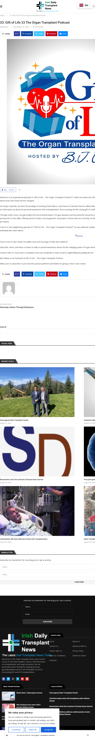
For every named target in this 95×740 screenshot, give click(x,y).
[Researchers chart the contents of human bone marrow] (37, 451)
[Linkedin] (17, 679)
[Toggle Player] (88, 735)
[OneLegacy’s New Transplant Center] (37, 392)
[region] (32, 721)
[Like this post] (18, 33)
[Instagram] (13, 679)
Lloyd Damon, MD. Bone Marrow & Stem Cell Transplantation (23, 539)
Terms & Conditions (57, 656)
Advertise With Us (79, 646)
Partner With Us (55, 651)
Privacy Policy (77, 651)
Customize (16, 729)
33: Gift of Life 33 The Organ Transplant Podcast (36, 735)
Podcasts (53, 660)
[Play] (7, 735)
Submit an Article (79, 656)
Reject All (32, 729)
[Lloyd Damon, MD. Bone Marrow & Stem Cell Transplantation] (37, 511)
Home (2, 15)
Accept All (48, 729)
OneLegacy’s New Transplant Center (14, 420)
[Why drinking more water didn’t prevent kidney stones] (8, 708)
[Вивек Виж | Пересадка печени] (8, 696)
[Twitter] (8, 679)
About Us (76, 641)
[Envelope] (27, 679)
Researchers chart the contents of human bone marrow (21, 479)
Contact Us (53, 646)
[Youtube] (22, 679)
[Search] (94, 6)
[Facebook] (3, 679)
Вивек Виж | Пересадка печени (29, 693)
